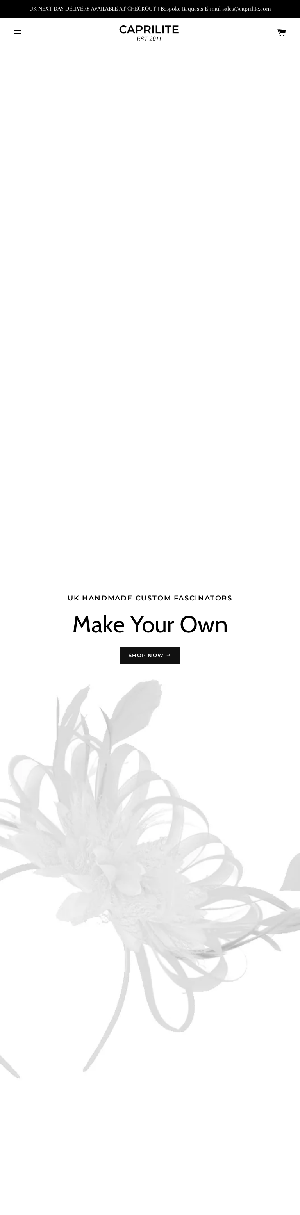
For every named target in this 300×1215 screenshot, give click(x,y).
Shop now (147, 655)
